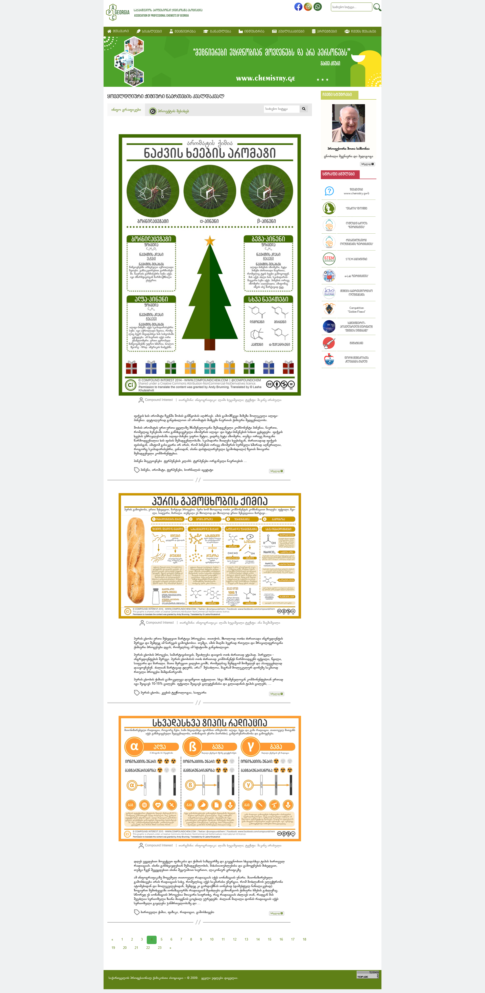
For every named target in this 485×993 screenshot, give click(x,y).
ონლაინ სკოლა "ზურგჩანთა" (356, 225)
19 (113, 948)
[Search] (377, 7)
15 (269, 940)
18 (304, 940)
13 (246, 940)
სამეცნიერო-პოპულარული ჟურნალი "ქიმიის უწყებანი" (356, 327)
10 (211, 940)
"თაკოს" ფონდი (356, 209)
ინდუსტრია (253, 32)
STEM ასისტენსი (356, 259)
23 (159, 948)
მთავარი (120, 31)
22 (148, 948)
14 (258, 940)
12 (234, 940)
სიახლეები (151, 32)
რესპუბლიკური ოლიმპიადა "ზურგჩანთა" (356, 242)
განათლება (219, 32)
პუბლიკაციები (290, 32)
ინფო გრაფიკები (126, 109)
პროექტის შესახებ (173, 111)
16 (281, 940)
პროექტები (326, 32)
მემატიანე (356, 343)
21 (136, 948)
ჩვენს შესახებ (363, 32)
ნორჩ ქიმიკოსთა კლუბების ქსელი (357, 360)
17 (293, 940)
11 (223, 940)
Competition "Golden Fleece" (356, 310)
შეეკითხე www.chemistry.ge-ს (356, 192)
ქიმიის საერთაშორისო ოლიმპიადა (356, 293)
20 (125, 948)
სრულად (276, 471)
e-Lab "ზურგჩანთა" (356, 276)
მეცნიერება (184, 32)
